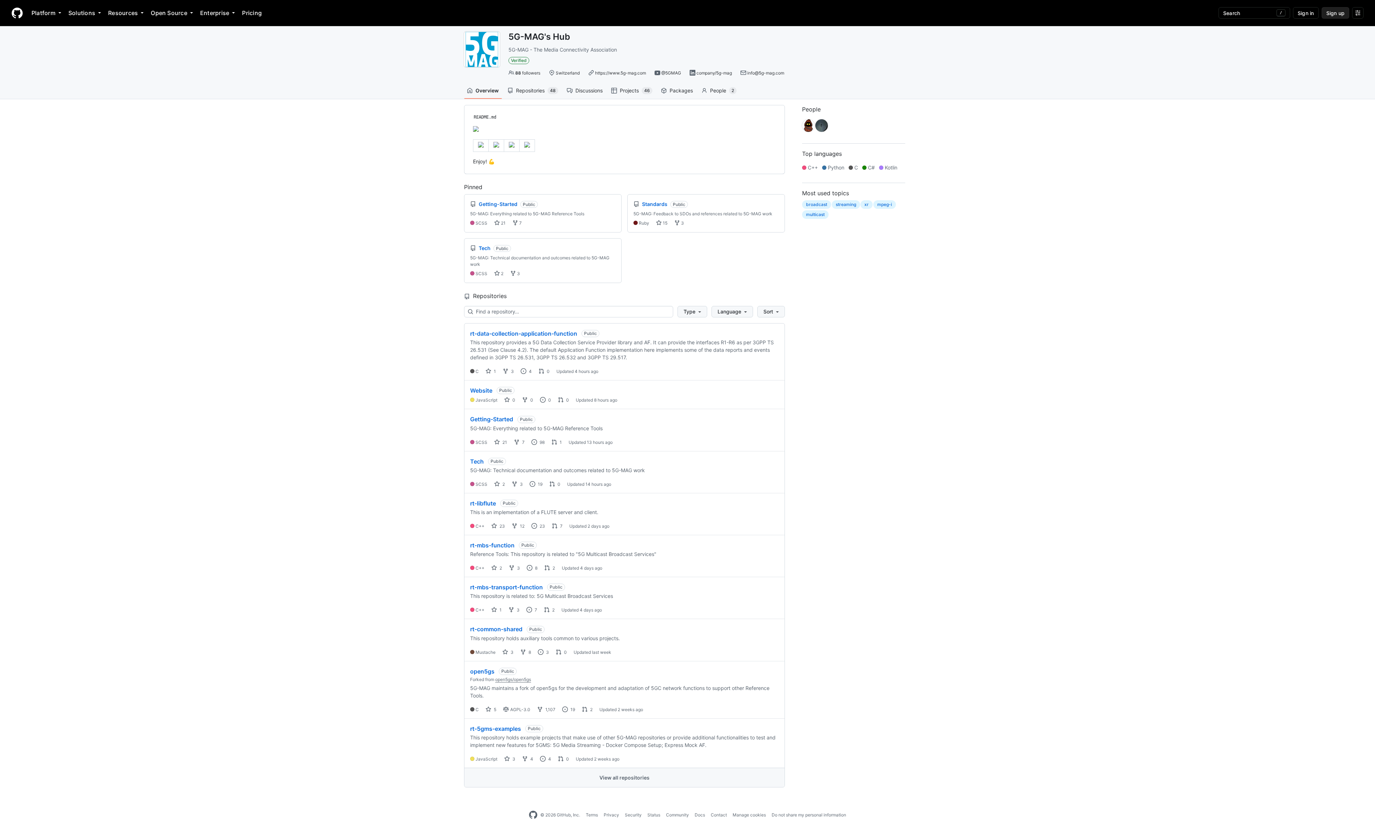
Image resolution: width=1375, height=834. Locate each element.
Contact (719, 815)
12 (522, 526)
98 (542, 442)
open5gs (482, 671)
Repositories (536, 90)
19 (539, 484)
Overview (487, 90)
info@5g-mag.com (765, 73)
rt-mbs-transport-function (506, 587)
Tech (477, 461)
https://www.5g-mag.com (620, 73)
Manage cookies (749, 815)
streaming (846, 204)
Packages (681, 90)
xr (866, 204)
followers (527, 73)
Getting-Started (491, 419)
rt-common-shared (496, 629)
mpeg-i (884, 204)
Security (633, 815)
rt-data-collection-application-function (523, 333)
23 (501, 526)
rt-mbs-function (492, 545)
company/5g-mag (714, 73)
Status (653, 815)
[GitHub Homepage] (533, 815)
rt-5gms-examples (495, 728)
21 (503, 223)
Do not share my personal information (809, 815)
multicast (815, 214)
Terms (592, 815)
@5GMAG (671, 73)
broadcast (816, 204)
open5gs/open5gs (513, 679)
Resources (123, 12)
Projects (635, 90)
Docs (700, 815)
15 (664, 223)
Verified (519, 60)
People (722, 90)
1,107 (549, 709)
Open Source (169, 12)
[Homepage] (17, 13)
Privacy (611, 815)
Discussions (589, 90)
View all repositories (624, 778)
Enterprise (214, 12)
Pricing (252, 12)
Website (481, 390)
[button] (692, 311)
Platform (44, 12)
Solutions (81, 12)
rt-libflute (483, 503)
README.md (485, 117)
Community (677, 815)
